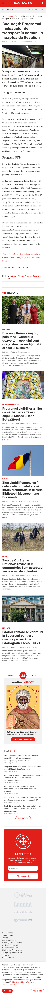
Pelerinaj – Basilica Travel (12, 943)
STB (4, 278)
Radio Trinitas (7, 933)
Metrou (21, 276)
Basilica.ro (23, 3)
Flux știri (23, 818)
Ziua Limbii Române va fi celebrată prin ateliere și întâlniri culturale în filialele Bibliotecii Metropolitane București (22, 490)
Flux (9, 751)
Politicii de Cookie (17, 982)
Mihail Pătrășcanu (17, 424)
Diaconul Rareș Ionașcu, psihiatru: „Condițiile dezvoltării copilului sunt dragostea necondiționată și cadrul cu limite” (21, 340)
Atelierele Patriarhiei (10, 945)
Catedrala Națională (10, 948)
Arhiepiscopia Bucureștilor (12, 952)
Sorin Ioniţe (15, 42)
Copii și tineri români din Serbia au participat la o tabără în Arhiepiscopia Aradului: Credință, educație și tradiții (22, 808)
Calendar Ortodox (23, 739)
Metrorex (13, 276)
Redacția (14, 352)
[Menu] (3, 3)
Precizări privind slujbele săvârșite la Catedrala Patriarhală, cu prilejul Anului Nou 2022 (21, 257)
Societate (9, 16)
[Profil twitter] (32, 10)
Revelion (36, 276)
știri (8, 278)
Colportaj (5, 955)
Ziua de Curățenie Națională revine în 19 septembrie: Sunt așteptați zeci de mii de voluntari (22, 566)
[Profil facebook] (29, 10)
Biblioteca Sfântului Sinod (12, 950)
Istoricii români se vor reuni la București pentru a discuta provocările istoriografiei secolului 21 (22, 637)
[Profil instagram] (36, 10)
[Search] (43, 3)
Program (28, 276)
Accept (7, 991)
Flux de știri (7, 9)
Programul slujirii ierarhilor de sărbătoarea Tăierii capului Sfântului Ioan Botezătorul (22, 414)
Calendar (23, 682)
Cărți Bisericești (8, 957)
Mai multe (37, 991)
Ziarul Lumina (7, 935)
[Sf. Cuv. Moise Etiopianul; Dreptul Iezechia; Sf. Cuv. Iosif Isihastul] (23, 707)
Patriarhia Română (9, 940)
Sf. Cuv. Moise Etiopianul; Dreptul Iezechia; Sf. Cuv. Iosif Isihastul (21, 733)
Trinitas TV (6, 938)
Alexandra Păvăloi (17, 501)
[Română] (42, 10)
